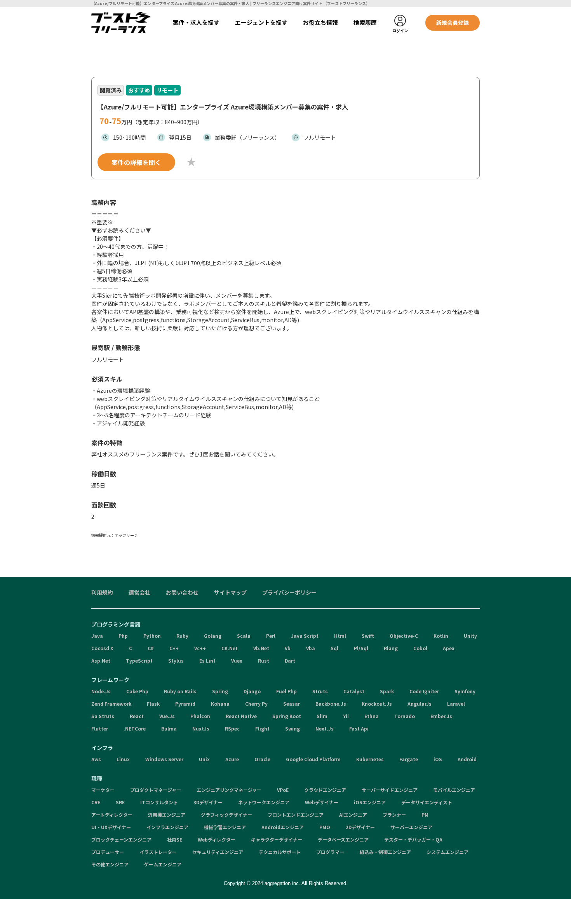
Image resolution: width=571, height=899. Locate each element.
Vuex (236, 660)
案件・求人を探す (196, 22)
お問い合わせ (182, 592)
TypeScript (139, 660)
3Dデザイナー (208, 802)
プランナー (394, 814)
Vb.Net (261, 648)
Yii (346, 716)
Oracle (262, 759)
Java (97, 635)
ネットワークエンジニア (263, 802)
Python (152, 635)
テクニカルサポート (280, 852)
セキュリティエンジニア (217, 852)
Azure (232, 759)
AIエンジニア (353, 814)
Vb (288, 648)
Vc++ (200, 648)
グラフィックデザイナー (226, 814)
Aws (96, 759)
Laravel (456, 703)
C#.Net (229, 648)
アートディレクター (111, 814)
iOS (437, 759)
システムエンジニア (447, 852)
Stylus (176, 660)
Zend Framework (111, 703)
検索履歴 (365, 22)
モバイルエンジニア (454, 789)
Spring (220, 691)
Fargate (408, 759)
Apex (448, 648)
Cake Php (137, 691)
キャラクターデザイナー (276, 839)
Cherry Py (256, 703)
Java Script (305, 635)
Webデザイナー (321, 802)
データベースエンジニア (343, 839)
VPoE (283, 789)
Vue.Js (167, 716)
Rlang (391, 648)
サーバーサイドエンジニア (390, 789)
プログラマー (330, 852)
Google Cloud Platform (313, 759)
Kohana (220, 703)
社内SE (174, 839)
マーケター (103, 789)
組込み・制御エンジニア (385, 852)
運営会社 (139, 592)
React (137, 716)
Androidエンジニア (282, 827)
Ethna (371, 716)
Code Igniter (424, 691)
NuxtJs (200, 728)
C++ (174, 648)
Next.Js (324, 728)
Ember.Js (441, 716)
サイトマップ (230, 592)
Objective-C (404, 635)
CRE (95, 802)
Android (467, 759)
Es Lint (207, 660)
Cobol (420, 648)
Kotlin (440, 635)
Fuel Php (286, 691)
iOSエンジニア (370, 802)
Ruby (182, 635)
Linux (123, 759)
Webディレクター (216, 839)
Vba (310, 648)
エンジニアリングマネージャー (229, 789)
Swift (368, 635)
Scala (244, 635)
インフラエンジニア (167, 827)
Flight (262, 728)
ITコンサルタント (159, 802)
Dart (290, 660)
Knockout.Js (377, 703)
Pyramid (185, 703)
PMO (324, 827)
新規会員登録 (452, 22)
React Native (241, 716)
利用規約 (102, 592)
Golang (212, 635)
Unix (204, 759)
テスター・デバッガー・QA (413, 839)
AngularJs (419, 703)
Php (123, 635)
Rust (263, 660)
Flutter (99, 728)
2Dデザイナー (360, 827)
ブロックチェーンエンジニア (121, 839)
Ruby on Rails (180, 691)
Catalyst (353, 691)
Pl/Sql (361, 648)
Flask (153, 703)
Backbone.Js (330, 703)
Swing (292, 728)
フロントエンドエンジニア (296, 814)
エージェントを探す (261, 22)
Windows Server (164, 759)
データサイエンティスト (426, 802)
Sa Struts (102, 716)
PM (424, 814)
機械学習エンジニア (225, 827)
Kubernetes (370, 759)
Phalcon (200, 716)
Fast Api (359, 728)
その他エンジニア (110, 864)
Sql (334, 648)
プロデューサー (107, 852)
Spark (387, 691)
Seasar (291, 703)
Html (340, 635)
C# (151, 648)
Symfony (464, 691)
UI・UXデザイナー (111, 827)
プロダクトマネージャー (155, 789)
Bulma (169, 728)
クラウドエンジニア (325, 789)
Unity (470, 635)
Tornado (404, 716)
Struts (320, 691)
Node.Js (101, 691)
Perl (270, 635)
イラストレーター (158, 852)
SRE (120, 802)
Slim (322, 716)
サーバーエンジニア (411, 827)
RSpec (232, 728)
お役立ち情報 (320, 22)
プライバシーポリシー (289, 592)
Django (252, 691)
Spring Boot (286, 716)
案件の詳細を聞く (136, 162)
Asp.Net (100, 660)
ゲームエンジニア (162, 864)
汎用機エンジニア (166, 814)
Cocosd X (102, 648)
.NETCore (135, 728)
